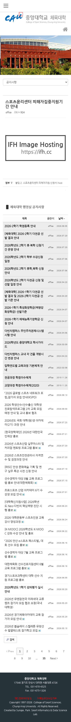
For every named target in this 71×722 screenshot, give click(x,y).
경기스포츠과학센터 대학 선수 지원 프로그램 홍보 (24, 577)
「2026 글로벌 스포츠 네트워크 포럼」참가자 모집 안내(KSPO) (24, 395)
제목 (24, 218)
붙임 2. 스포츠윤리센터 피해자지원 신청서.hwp (38, 182)
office (8, 112)
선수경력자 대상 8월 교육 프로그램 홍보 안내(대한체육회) (24, 480)
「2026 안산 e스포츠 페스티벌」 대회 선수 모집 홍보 (24, 542)
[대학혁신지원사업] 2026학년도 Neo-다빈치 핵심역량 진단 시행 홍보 (23, 506)
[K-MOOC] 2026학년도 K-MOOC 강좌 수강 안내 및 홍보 (24, 531)
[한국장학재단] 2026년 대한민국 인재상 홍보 (24, 434)
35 (44, 658)
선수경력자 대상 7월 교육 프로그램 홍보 (24, 554)
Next (53, 658)
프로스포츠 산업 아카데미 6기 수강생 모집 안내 (24, 492)
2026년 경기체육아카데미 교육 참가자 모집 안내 (24, 616)
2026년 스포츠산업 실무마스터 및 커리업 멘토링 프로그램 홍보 (24, 445)
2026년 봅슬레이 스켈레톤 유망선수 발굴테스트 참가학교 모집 (24, 628)
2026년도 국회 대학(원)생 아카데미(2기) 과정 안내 (24, 422)
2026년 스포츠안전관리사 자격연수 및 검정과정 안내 (24, 457)
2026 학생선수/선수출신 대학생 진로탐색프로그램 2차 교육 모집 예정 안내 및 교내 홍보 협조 (23, 408)
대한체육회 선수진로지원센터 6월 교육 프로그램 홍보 (24, 566)
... (36, 658)
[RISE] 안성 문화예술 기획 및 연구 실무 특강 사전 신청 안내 (23, 469)
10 (29, 658)
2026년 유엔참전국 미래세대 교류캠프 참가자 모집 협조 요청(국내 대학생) (24, 603)
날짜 (60, 218)
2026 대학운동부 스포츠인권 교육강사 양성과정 (24, 519)
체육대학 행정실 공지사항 (27, 207)
